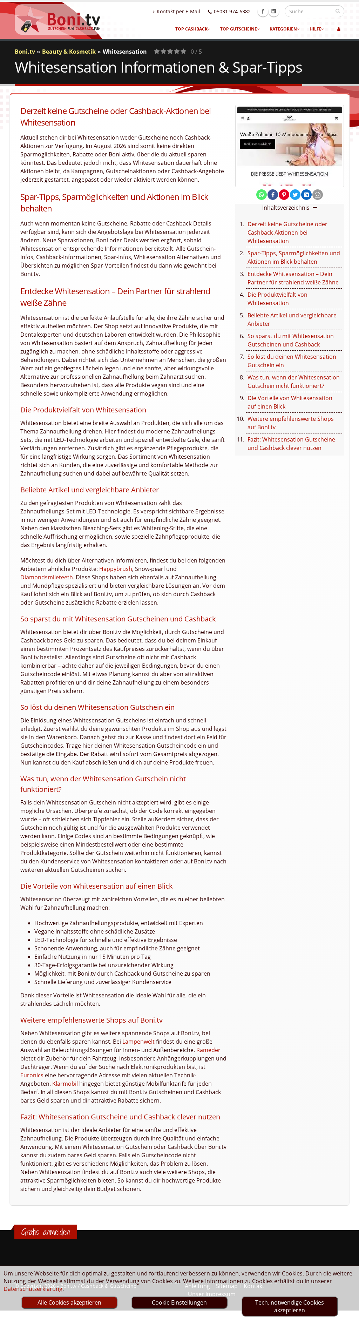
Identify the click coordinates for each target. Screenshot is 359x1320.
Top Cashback (191, 29)
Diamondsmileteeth (46, 577)
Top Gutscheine (238, 29)
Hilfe (315, 29)
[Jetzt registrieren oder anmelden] (339, 29)
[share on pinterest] (284, 194)
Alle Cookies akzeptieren (69, 1302)
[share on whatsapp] (261, 194)
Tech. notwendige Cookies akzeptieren (289, 1306)
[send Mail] (317, 194)
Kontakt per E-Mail (178, 11)
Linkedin (274, 11)
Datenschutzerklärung (33, 1289)
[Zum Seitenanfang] (346, 1311)
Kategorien (283, 29)
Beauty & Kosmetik (69, 51)
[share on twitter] (295, 194)
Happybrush (115, 569)
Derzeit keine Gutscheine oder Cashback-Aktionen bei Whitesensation (287, 232)
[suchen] (337, 10)
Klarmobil (65, 1083)
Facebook (263, 11)
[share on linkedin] (306, 194)
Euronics (31, 1075)
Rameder (208, 1050)
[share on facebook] (272, 194)
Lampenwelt (138, 1041)
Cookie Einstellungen (179, 1302)
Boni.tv (25, 51)
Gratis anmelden (45, 1232)
